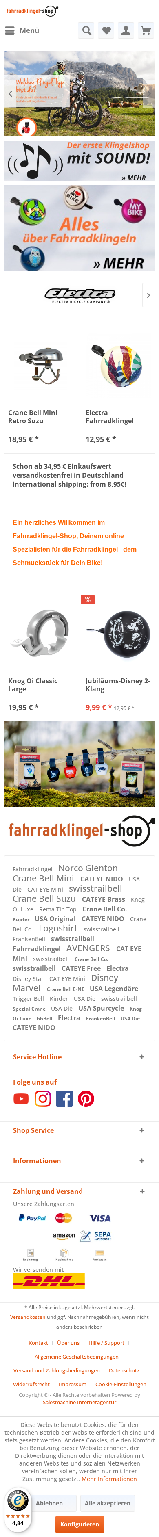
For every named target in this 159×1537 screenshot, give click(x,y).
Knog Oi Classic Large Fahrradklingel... (35, 685)
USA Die (85, 998)
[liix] (82, 295)
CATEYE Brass (104, 899)
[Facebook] (64, 1104)
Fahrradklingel (33, 869)
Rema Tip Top (58, 909)
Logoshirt (59, 928)
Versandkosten (28, 1317)
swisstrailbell (95, 888)
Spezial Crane (30, 1008)
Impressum (72, 1384)
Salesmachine (59, 1402)
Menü (29, 30)
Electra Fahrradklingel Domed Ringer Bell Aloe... (116, 417)
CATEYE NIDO (102, 879)
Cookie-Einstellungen (120, 1384)
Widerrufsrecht (31, 1384)
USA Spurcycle (102, 1008)
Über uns (68, 1342)
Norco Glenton (88, 868)
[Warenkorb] (146, 30)
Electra (117, 968)
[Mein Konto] (126, 30)
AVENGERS (89, 948)
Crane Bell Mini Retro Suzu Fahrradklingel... (35, 417)
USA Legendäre (114, 988)
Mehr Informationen (109, 1479)
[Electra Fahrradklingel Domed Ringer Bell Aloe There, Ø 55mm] (118, 366)
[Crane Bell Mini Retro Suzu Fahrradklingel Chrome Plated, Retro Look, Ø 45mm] (40, 366)
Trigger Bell (29, 998)
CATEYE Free (82, 968)
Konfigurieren (79, 1524)
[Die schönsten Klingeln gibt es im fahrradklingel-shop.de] (79, 831)
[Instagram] (43, 1104)
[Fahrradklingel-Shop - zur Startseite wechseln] (31, 11)
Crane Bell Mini (44, 878)
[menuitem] (21, 30)
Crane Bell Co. (104, 909)
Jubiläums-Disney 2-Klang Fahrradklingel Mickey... (118, 685)
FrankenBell (30, 939)
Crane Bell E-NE (66, 989)
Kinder (60, 998)
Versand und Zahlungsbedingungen (56, 1370)
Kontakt (38, 1342)
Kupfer (22, 919)
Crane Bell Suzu (45, 898)
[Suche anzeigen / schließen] (86, 30)
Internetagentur (96, 1402)
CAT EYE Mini (46, 889)
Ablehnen (49, 1503)
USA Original (56, 918)
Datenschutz (124, 1370)
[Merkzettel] (106, 30)
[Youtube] (21, 1104)
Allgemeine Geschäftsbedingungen (77, 1356)
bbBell (45, 1018)
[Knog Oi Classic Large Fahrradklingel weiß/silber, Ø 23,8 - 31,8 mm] (40, 634)
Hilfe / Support (106, 1342)
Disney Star (29, 979)
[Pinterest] (86, 1104)
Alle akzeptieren (107, 1503)
